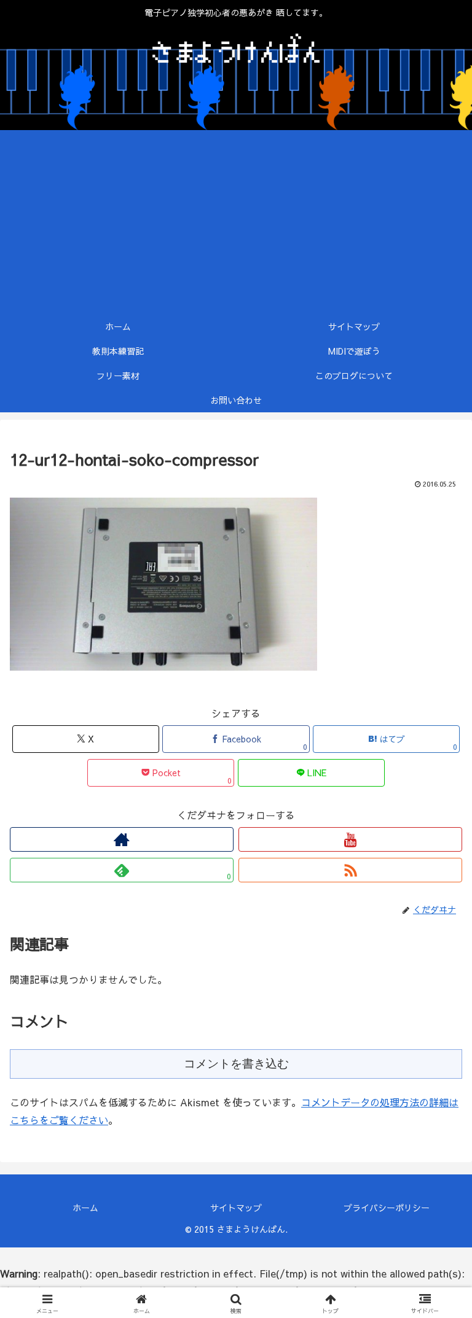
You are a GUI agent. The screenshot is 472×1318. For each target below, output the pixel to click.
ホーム (85, 1207)
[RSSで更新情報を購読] (350, 870)
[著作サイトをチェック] (122, 839)
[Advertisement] (236, 222)
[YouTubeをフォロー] (350, 839)
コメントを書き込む (236, 1063)
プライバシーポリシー (387, 1207)
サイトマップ (236, 1207)
